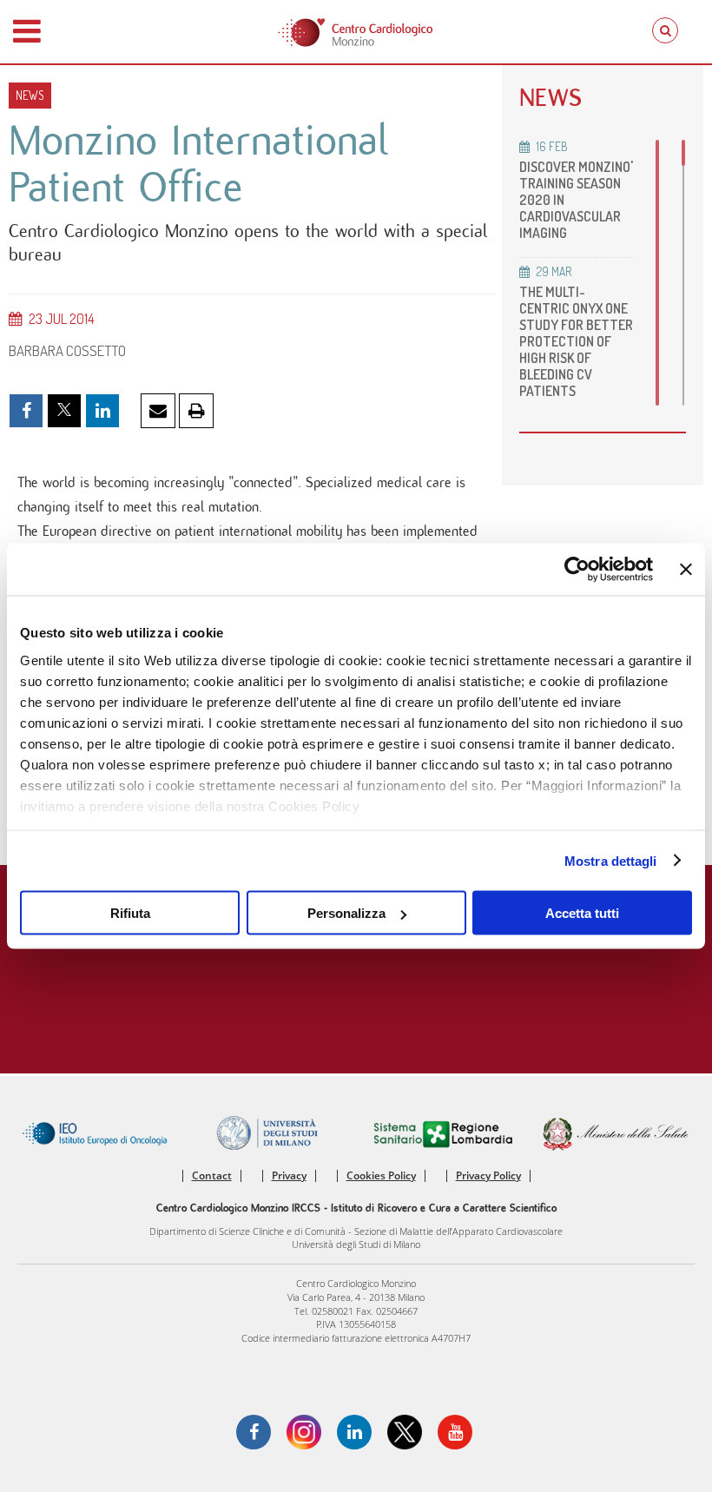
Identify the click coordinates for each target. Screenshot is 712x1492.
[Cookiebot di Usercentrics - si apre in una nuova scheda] (577, 570)
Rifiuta (130, 913)
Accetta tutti (582, 913)
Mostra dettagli (610, 860)
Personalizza (346, 913)
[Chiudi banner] (686, 570)
